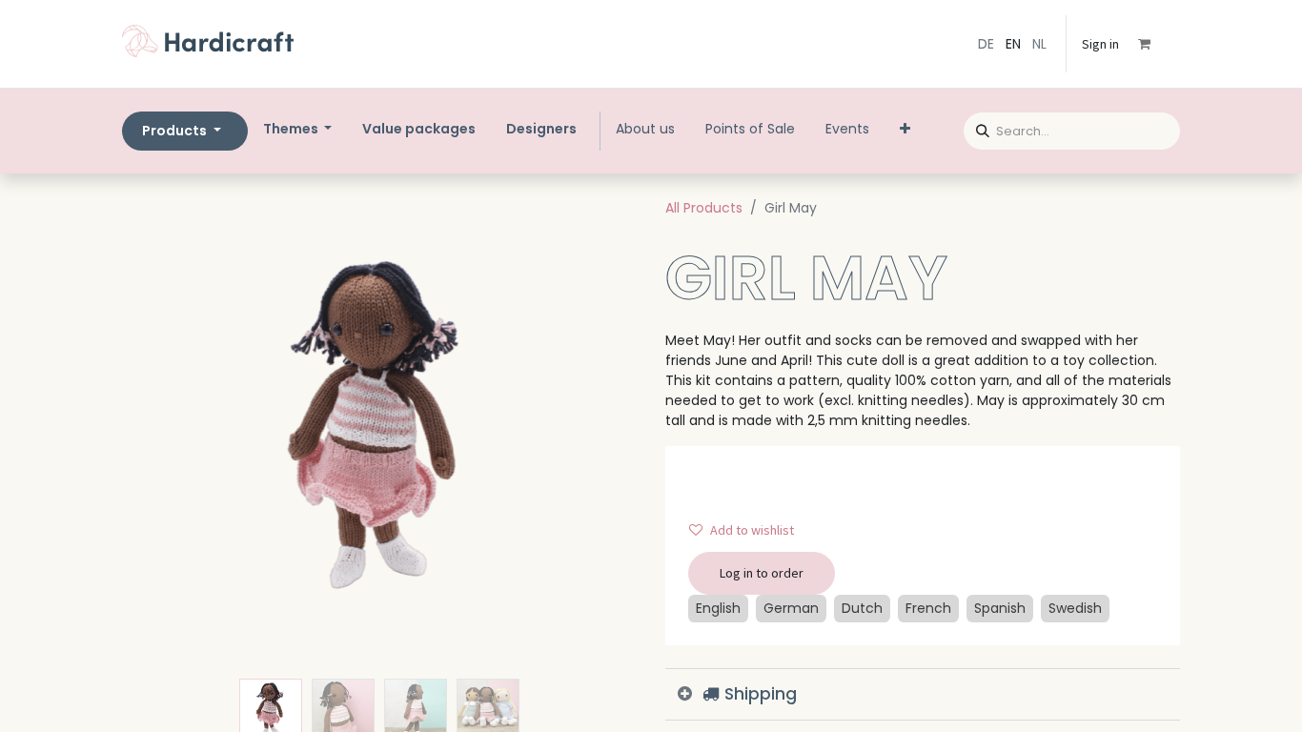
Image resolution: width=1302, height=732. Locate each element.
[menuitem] (419, 129)
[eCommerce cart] (1157, 43)
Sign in (1100, 43)
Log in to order (762, 572)
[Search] (976, 128)
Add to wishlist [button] (752, 530)
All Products (704, 207)
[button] (160, 433)
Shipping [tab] (758, 693)
